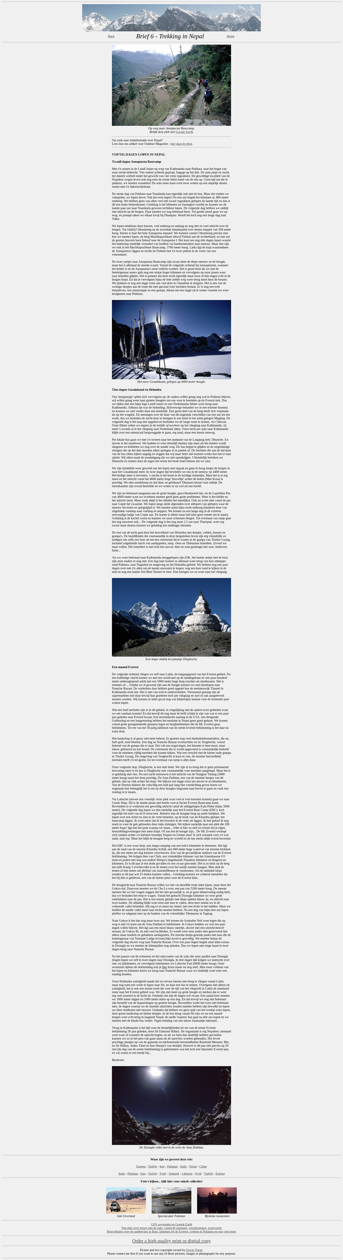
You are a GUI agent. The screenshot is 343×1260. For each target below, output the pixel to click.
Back (111, 36)
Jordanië (174, 1173)
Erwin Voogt (194, 1250)
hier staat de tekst (181, 143)
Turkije (152, 1166)
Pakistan (172, 1166)
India (183, 1166)
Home (230, 36)
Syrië (163, 1173)
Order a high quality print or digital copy (171, 1240)
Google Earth (184, 132)
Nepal (193, 1166)
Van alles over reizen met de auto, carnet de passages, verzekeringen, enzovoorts (171, 1228)
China (203, 1166)
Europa (140, 1166)
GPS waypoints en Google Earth (171, 1224)
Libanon (187, 1173)
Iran (162, 1166)
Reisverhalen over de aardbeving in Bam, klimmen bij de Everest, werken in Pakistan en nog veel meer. (171, 1231)
